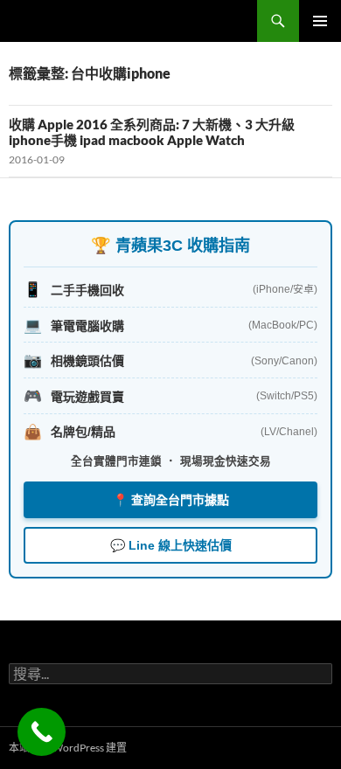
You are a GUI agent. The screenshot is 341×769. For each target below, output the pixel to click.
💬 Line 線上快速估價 (171, 545)
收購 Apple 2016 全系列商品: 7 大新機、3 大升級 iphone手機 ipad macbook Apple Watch (152, 132)
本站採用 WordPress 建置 (68, 747)
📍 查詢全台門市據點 (171, 500)
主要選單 (320, 21)
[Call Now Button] (41, 732)
